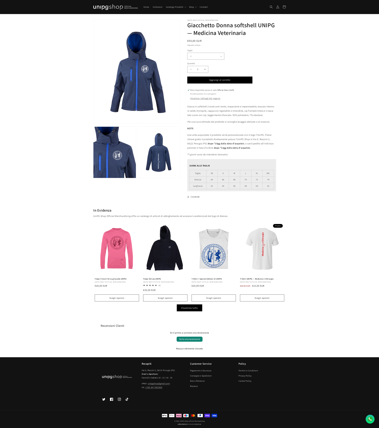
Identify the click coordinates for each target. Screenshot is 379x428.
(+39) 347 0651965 (153, 387)
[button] (175, 7)
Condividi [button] (195, 196)
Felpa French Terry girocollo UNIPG (110, 279)
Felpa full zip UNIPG (152, 279)
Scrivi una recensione (189, 339)
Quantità (191, 63)
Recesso (194, 386)
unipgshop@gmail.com (159, 383)
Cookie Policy (245, 381)
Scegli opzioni (116, 298)
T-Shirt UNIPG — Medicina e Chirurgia (257, 279)
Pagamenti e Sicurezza (200, 370)
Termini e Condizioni (248, 370)
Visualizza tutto (189, 307)
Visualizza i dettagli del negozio (205, 98)
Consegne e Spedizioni (201, 375)
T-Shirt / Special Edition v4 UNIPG (207, 279)
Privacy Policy (245, 375)
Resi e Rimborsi (197, 381)
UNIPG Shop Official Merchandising (192, 421)
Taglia (189, 50)
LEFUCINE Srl (183, 424)
